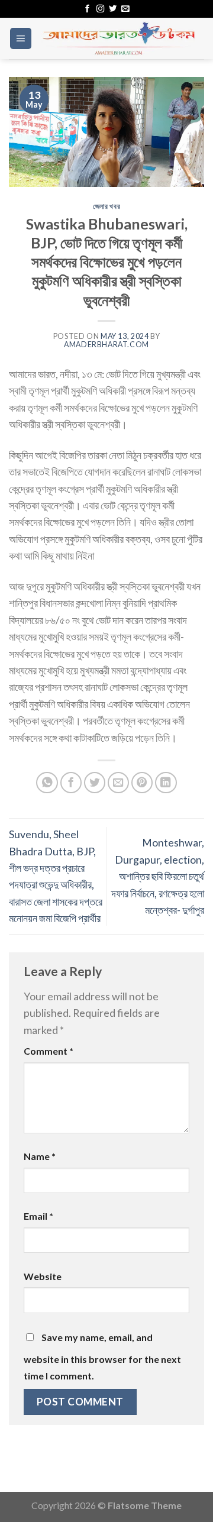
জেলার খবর (106, 206)
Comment (48, 1050)
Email (38, 1216)
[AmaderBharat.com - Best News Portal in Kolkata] (118, 38)
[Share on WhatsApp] (47, 783)
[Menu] (20, 38)
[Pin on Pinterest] (142, 783)
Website (43, 1276)
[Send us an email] (125, 9)
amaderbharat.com (106, 344)
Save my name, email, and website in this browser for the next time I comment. (102, 1356)
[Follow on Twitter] (113, 9)
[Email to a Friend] (119, 783)
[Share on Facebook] (71, 783)
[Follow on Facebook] (87, 9)
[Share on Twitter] (95, 783)
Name (40, 1156)
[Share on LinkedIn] (166, 783)
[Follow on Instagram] (100, 9)
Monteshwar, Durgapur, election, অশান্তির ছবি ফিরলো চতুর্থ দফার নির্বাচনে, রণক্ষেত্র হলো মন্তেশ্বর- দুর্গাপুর (157, 876)
